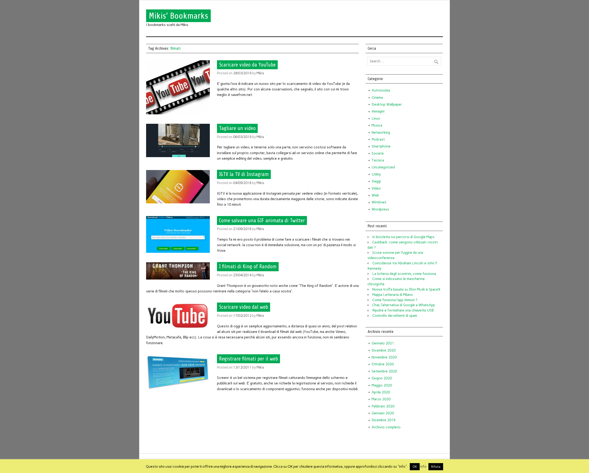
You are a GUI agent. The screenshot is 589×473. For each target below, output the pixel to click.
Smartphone (381, 146)
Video (376, 188)
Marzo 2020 (381, 399)
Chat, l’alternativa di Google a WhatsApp (403, 305)
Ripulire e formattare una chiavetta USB (403, 310)
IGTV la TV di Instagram (244, 174)
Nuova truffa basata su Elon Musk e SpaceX (406, 289)
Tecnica (378, 160)
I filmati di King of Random (248, 267)
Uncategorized (383, 167)
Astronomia (381, 90)
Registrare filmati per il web (248, 359)
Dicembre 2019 (384, 420)
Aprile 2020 (381, 392)
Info (423, 466)
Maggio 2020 (382, 385)
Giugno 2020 (382, 378)
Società (378, 153)
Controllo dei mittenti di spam (394, 316)
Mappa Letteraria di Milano (392, 295)
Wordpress (380, 209)
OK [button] (415, 466)
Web (375, 195)
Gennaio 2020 (383, 413)
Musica (377, 125)
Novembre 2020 (384, 357)
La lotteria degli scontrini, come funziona (404, 274)
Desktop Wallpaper (387, 104)
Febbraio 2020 (383, 406)
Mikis (260, 73)
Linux (376, 118)
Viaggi (376, 181)
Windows (379, 202)
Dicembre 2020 (384, 350)
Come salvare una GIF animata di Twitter (262, 220)
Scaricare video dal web (243, 307)
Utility (376, 174)
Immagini (378, 111)
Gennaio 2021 (383, 343)
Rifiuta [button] (435, 466)
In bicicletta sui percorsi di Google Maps (403, 237)
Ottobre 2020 (383, 364)
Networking (381, 132)
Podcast (378, 139)
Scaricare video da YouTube (247, 65)
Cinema (377, 97)
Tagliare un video (237, 128)
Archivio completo (386, 427)
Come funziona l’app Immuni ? (394, 300)
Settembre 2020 (384, 371)
